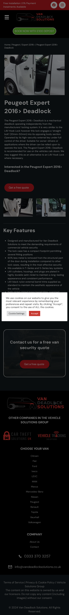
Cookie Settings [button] (16, 313)
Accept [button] (34, 313)
